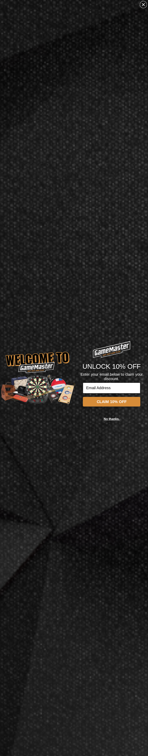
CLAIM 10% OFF (112, 402)
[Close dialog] (143, 5)
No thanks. (111, 419)
